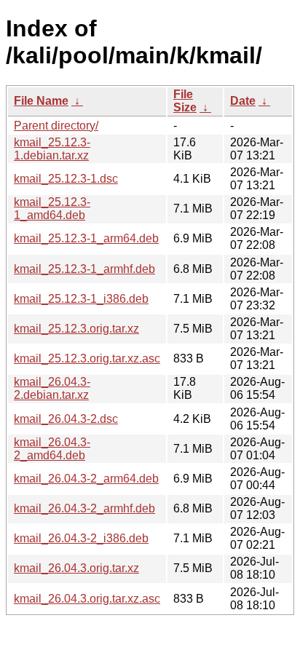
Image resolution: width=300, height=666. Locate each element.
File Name (41, 101)
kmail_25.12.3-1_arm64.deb (86, 238)
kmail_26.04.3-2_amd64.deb (52, 448)
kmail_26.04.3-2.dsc (66, 419)
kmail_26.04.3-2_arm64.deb (86, 478)
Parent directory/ (56, 125)
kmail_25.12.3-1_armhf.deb (84, 269)
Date (243, 101)
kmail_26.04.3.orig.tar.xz (76, 568)
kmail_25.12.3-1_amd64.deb (52, 208)
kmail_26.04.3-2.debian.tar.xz (52, 388)
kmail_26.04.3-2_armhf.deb (84, 508)
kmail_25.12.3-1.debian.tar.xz (52, 149)
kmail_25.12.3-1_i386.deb (81, 299)
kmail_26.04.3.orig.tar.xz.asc (87, 598)
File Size (185, 101)
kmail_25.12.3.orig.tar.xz (76, 328)
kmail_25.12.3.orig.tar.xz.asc (87, 358)
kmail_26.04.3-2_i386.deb (81, 538)
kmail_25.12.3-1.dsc (66, 179)
